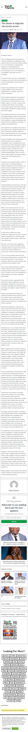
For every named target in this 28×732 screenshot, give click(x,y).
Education (14, 664)
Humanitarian (15, 676)
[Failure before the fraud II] (7, 589)
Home (4, 17)
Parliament (22, 688)
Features (23, 667)
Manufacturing (19, 679)
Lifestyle (11, 679)
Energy (21, 664)
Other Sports (13, 688)
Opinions (9, 17)
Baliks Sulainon (7, 29)
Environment (15, 667)
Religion (20, 691)
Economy (21, 661)
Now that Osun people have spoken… (20, 597)
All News (13, 655)
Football (11, 670)
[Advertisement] (19, 5)
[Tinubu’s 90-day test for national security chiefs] (21, 576)
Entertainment (6, 667)
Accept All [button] (15, 728)
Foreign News (7, 673)
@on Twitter (4, 705)
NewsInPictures (20, 682)
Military (6, 682)
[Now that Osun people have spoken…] (21, 590)
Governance (16, 673)
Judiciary (23, 676)
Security (21, 694)
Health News (6, 676)
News (12, 682)
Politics (13, 691)
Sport (6, 697)
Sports (12, 697)
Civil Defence (7, 661)
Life (6, 679)
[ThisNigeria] (9, 7)
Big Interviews (21, 655)
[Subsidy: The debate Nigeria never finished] (7, 576)
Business (23, 658)
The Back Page (19, 697)
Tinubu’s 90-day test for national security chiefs (20, 582)
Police (7, 691)
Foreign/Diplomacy (20, 670)
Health (23, 673)
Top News (10, 700)
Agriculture (6, 655)
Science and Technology (11, 694)
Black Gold (5, 658)
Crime (14, 661)
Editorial (7, 664)
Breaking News (14, 658)
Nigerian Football (10, 685)
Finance (4, 670)
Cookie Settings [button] (6, 728)
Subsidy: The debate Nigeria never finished (6, 581)
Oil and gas (19, 685)
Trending (17, 700)
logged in (9, 608)
